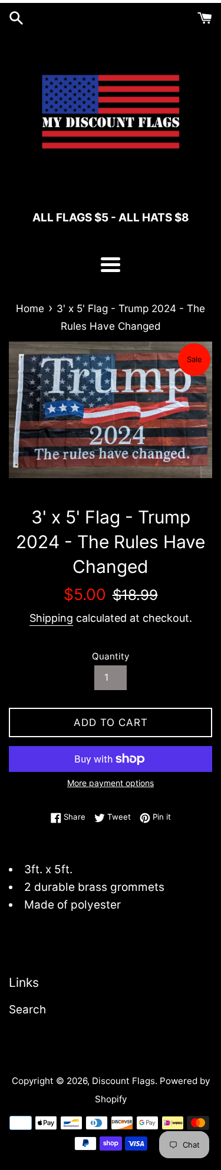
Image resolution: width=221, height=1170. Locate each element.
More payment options (110, 783)
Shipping (51, 618)
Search (27, 1009)
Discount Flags (123, 1080)
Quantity (110, 656)
